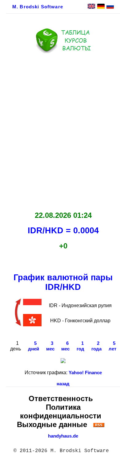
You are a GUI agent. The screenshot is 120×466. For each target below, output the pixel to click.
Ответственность (61, 398)
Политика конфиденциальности (60, 411)
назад (63, 383)
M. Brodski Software (37, 6)
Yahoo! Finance (85, 372)
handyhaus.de (63, 436)
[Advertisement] (60, 130)
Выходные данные (52, 424)
